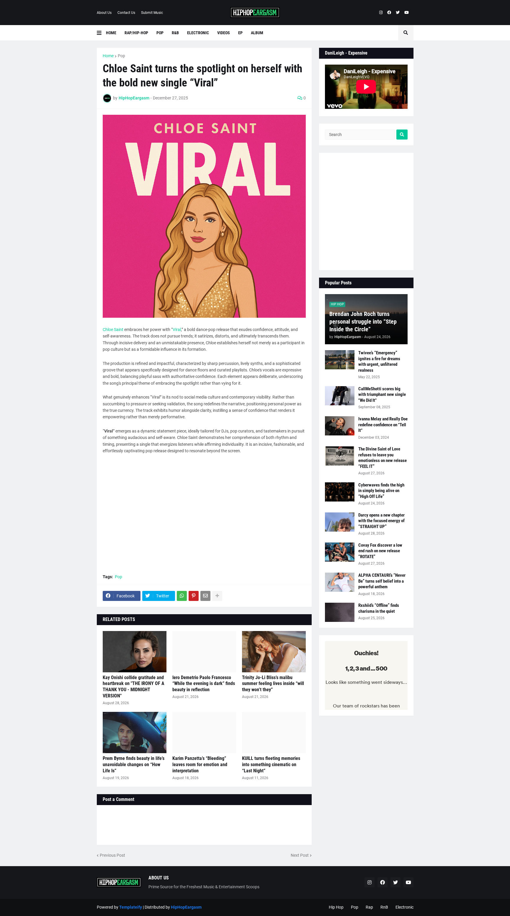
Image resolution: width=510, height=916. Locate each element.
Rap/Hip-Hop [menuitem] (136, 32)
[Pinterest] (194, 596)
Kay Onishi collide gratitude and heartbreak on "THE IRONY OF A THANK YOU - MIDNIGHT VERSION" (133, 687)
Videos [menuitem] (223, 32)
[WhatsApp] (182, 596)
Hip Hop (336, 907)
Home (108, 56)
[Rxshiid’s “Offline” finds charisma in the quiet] (339, 612)
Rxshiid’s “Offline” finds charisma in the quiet (378, 608)
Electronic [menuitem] (198, 32)
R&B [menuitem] (175, 32)
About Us (104, 13)
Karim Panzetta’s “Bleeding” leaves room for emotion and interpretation (199, 765)
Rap (369, 907)
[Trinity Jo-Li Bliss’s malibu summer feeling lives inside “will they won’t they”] (274, 651)
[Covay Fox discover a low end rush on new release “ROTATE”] (339, 552)
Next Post (300, 855)
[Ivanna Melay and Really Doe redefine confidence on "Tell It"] (339, 425)
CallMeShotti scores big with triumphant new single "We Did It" (382, 394)
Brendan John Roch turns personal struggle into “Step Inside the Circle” (363, 321)
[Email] (205, 596)
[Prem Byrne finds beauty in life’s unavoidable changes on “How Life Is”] (134, 732)
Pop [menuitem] (160, 32)
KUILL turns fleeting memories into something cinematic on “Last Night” (271, 765)
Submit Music (152, 13)
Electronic (404, 907)
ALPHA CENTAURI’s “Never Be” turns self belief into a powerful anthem (382, 581)
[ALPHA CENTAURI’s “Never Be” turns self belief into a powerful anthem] (339, 582)
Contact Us (126, 13)
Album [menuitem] (257, 32)
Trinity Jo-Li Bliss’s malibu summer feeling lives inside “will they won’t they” (273, 684)
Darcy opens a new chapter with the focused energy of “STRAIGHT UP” (381, 520)
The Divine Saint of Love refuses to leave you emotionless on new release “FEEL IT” (382, 457)
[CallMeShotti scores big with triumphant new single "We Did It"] (339, 395)
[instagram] (380, 13)
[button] (101, 32)
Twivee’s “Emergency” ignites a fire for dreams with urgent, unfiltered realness (379, 361)
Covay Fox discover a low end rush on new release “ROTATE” (380, 551)
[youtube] (406, 13)
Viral (177, 329)
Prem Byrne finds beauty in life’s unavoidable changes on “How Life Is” (133, 765)
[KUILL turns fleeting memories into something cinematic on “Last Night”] (274, 732)
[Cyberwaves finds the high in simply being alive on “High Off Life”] (339, 492)
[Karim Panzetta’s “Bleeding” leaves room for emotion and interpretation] (204, 732)
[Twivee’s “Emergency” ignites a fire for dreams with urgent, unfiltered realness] (339, 359)
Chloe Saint (113, 329)
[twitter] (398, 13)
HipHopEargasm (186, 907)
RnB (384, 907)
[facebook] (389, 13)
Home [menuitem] (111, 32)
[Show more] (217, 596)
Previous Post (112, 855)
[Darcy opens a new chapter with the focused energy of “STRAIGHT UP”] (339, 522)
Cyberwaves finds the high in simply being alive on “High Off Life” (381, 490)
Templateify (130, 907)
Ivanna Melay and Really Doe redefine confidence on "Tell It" (383, 424)
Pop (121, 56)
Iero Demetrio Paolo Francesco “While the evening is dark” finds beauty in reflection (203, 684)
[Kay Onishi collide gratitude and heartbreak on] (134, 651)
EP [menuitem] (240, 32)
